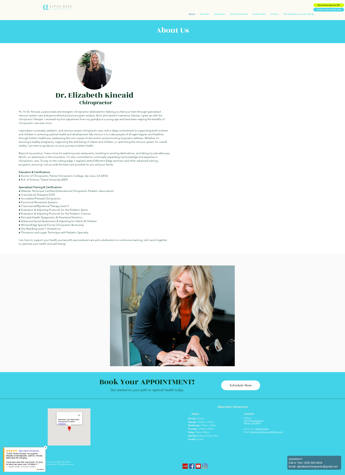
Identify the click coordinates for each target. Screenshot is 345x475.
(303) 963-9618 (261, 429)
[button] (204, 14)
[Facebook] (191, 466)
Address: (248, 418)
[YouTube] (198, 466)
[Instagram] (205, 466)
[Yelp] (185, 466)
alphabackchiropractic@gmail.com (266, 432)
